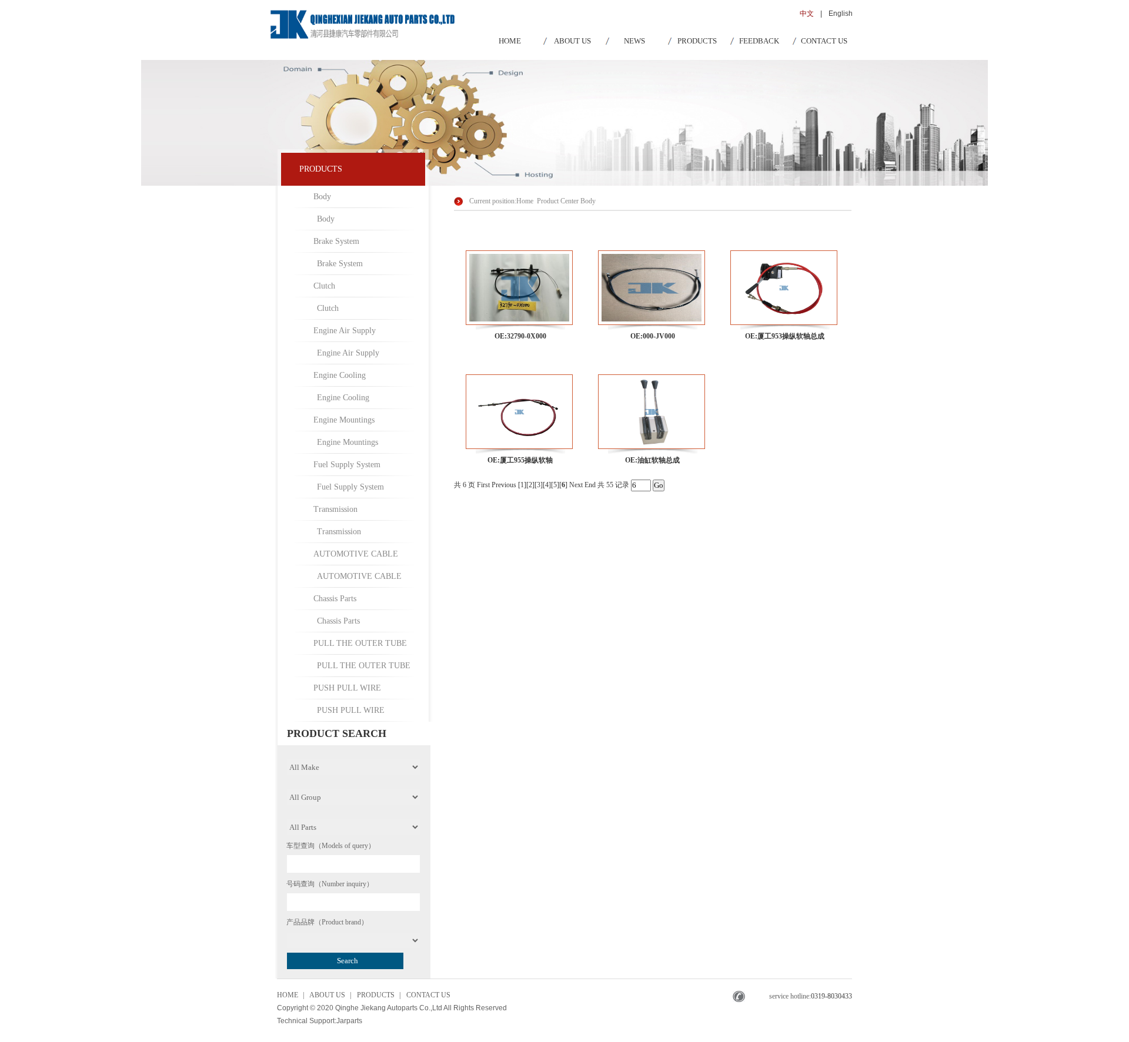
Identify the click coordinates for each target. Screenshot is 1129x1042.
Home (524, 201)
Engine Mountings (344, 420)
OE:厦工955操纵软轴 (520, 460)
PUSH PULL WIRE (347, 688)
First (483, 485)
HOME (510, 40)
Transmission (335, 509)
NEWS (634, 40)
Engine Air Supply (344, 330)
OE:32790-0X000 (520, 336)
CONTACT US (824, 40)
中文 (807, 13)
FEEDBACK (759, 40)
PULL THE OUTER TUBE (360, 643)
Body (322, 196)
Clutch (324, 286)
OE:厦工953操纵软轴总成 (784, 336)
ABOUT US (572, 40)
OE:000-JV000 (652, 336)
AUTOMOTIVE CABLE (355, 554)
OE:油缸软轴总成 (652, 460)
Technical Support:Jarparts (319, 1021)
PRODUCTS (697, 40)
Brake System (336, 241)
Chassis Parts (334, 598)
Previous (504, 485)
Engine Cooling (339, 375)
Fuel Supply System (346, 464)
